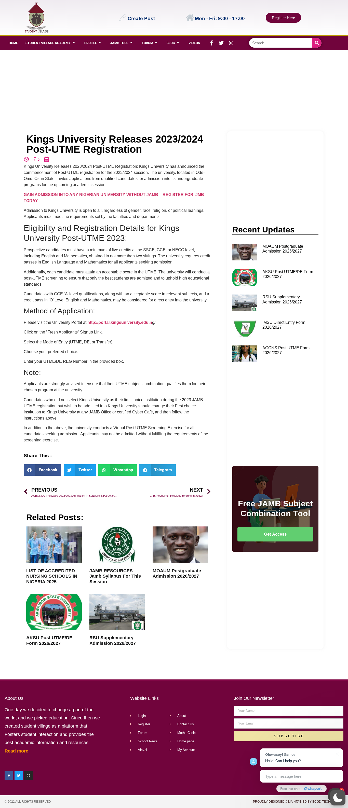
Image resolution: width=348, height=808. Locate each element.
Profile (90, 43)
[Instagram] (231, 43)
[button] (337, 797)
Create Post (141, 18)
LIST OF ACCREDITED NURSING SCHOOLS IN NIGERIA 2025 (51, 576)
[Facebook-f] (211, 43)
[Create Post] (122, 17)
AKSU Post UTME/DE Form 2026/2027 (49, 640)
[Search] (317, 43)
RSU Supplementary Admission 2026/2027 (112, 640)
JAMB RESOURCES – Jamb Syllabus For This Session (115, 576)
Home (13, 43)
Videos (194, 43)
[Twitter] (221, 43)
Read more (16, 751)
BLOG (171, 43)
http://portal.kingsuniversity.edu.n (119, 322)
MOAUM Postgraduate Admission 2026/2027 (177, 573)
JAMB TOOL (119, 43)
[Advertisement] (173, 90)
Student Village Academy (48, 43)
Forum (147, 43)
